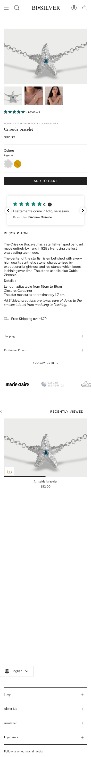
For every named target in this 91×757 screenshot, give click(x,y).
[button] (45, 210)
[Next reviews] (83, 210)
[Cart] (84, 7)
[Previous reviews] (8, 210)
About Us (10, 709)
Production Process (15, 350)
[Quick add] (9, 471)
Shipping (9, 336)
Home (8, 123)
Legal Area (11, 737)
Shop (7, 694)
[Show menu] (6, 7)
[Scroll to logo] (17, 384)
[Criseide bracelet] (45, 447)
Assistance (10, 723)
